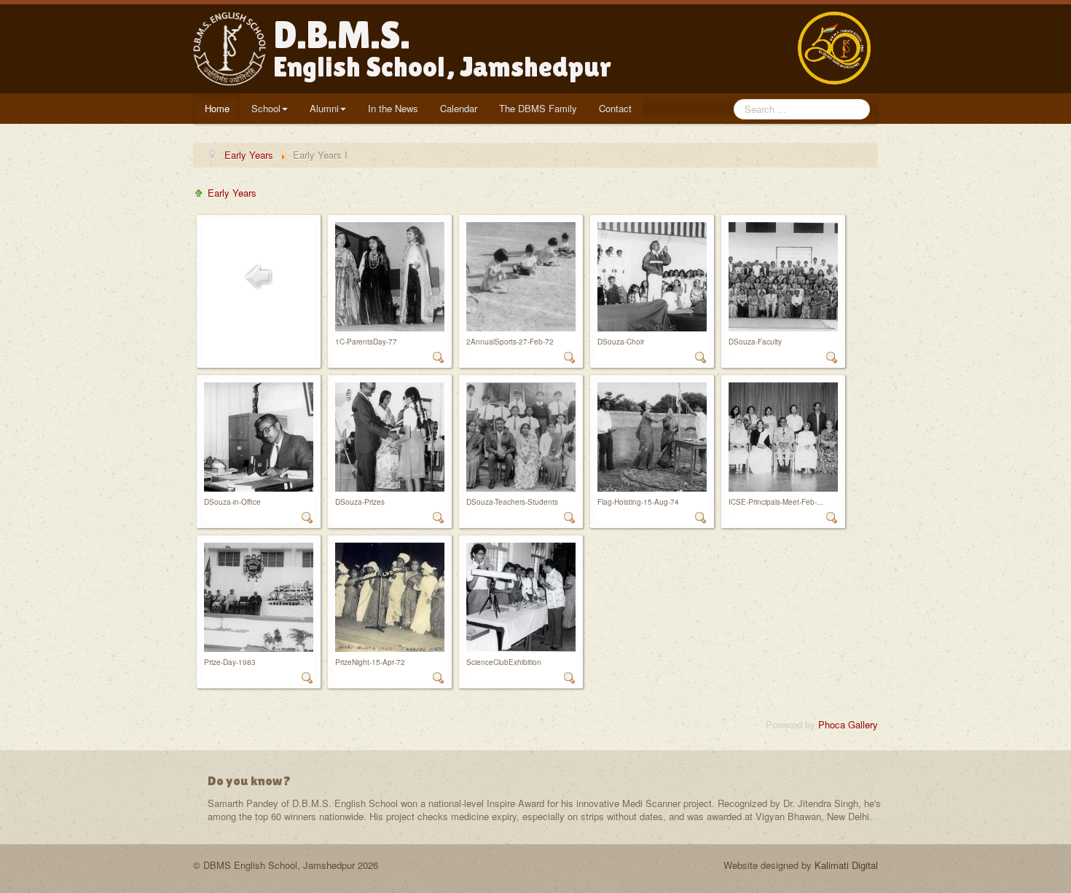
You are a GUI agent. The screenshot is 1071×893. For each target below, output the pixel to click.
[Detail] (438, 356)
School (265, 108)
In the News (393, 108)
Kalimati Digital (846, 865)
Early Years (232, 193)
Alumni (324, 108)
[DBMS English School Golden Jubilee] (838, 48)
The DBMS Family (538, 108)
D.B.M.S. (442, 48)
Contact (615, 108)
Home (217, 108)
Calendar (458, 108)
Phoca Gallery (848, 724)
